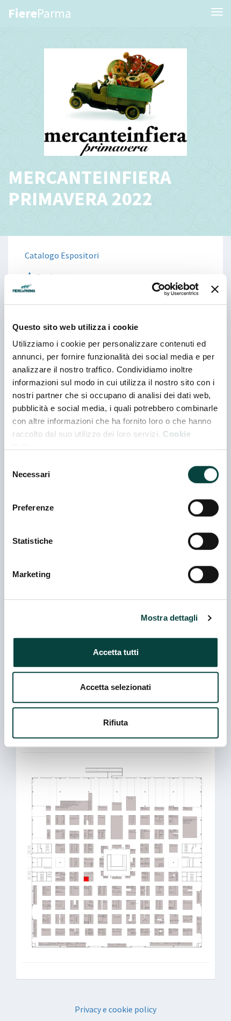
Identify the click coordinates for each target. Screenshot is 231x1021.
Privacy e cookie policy (115, 1009)
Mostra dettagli (169, 617)
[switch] (203, 507)
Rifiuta (115, 722)
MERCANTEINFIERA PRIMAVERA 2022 (89, 188)
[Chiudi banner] (215, 289)
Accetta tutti (116, 652)
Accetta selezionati (115, 687)
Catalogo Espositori (62, 255)
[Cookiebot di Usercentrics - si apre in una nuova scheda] (152, 289)
